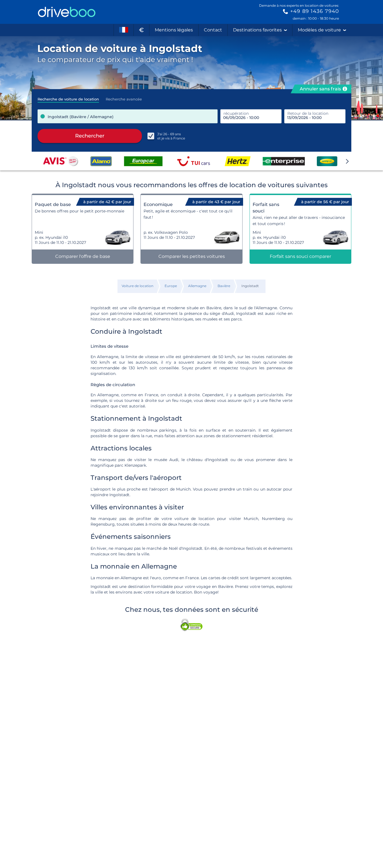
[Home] (66, 12)
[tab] (68, 97)
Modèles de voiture (319, 30)
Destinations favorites (257, 30)
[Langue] (123, 30)
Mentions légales (174, 30)
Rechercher (89, 136)
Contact (213, 30)
